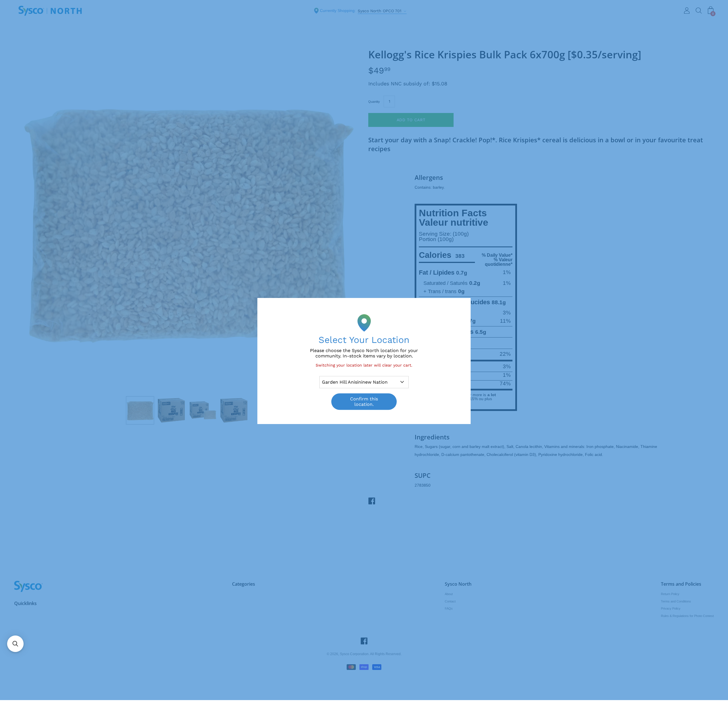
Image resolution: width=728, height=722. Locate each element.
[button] (15, 643)
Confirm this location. (364, 401)
